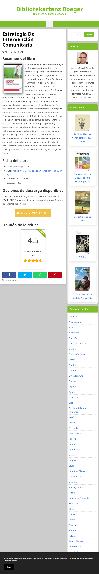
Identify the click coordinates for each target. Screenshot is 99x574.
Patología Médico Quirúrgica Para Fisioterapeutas (82, 178)
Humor (72, 444)
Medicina (73, 482)
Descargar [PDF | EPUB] (33, 213)
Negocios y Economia (79, 498)
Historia (72, 438)
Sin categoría (75, 546)
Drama (72, 392)
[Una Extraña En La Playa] (82, 203)
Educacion (73, 397)
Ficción (72, 417)
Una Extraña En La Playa (82, 218)
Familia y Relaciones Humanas (78, 410)
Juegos (72, 455)
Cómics (72, 365)
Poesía (72, 514)
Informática (74, 449)
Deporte (73, 386)
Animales (73, 316)
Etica (71, 402)
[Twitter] (24, 274)
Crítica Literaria (76, 375)
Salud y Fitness (76, 541)
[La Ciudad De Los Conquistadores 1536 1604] (82, 123)
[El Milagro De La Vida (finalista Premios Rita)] (82, 280)
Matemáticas (75, 476)
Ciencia (72, 348)
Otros (18, 280)
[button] (49, 24)
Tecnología (74, 552)
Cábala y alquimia (77, 343)
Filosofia (73, 422)
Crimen (72, 370)
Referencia (74, 530)
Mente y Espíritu (76, 487)
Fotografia (74, 428)
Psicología (73, 525)
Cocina (72, 359)
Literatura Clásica (77, 471)
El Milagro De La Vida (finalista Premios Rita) (82, 296)
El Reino (82, 257)
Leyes (71, 465)
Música (72, 492)
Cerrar (9, 567)
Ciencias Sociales (77, 354)
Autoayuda (74, 332)
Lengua (72, 460)
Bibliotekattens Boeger (49, 9)
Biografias (73, 338)
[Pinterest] (55, 274)
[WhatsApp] (40, 274)
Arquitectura (75, 321)
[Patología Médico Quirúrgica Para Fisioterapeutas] (82, 161)
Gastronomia (75, 433)
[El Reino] (82, 242)
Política (72, 519)
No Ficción (73, 503)
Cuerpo (72, 381)
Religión (72, 535)
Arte (71, 327)
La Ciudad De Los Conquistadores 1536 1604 (82, 138)
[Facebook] (9, 274)
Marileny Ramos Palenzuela (26, 170)
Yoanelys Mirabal (48, 170)
